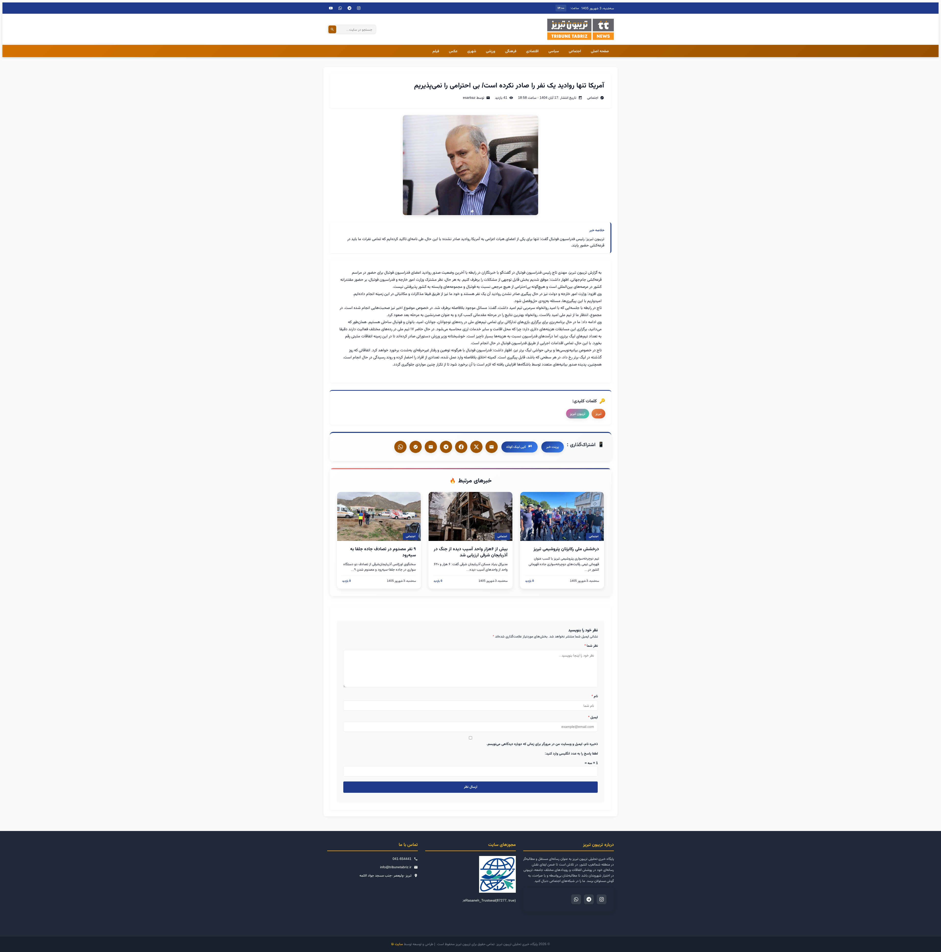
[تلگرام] (349, 8)
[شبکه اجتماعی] (340, 8)
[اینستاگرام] (358, 8)
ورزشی (490, 51)
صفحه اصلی (600, 51)
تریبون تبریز (577, 413)
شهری (471, 51)
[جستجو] (332, 29)
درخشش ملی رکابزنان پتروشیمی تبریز (566, 548)
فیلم (436, 51)
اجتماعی (575, 51)
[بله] (431, 447)
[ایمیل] (491, 447)
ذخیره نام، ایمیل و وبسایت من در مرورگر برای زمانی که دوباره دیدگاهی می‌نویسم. (542, 744)
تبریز (598, 413)
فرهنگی (510, 51)
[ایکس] (476, 447)
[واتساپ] (400, 447)
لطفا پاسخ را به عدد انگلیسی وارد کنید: (571, 753)
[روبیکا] (415, 447)
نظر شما (591, 645)
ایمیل (593, 717)
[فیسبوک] (461, 447)
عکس (453, 51)
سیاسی (553, 51)
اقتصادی (532, 51)
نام (595, 696)
